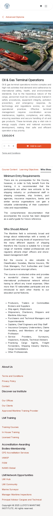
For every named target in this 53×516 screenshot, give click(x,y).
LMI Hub (6, 479)
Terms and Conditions (12, 376)
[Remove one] (4, 146)
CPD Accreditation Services (15, 452)
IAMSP (5, 457)
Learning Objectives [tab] (28, 169)
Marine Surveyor (10, 489)
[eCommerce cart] (40, 6)
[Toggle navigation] (45, 6)
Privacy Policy (9, 381)
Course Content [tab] (9, 169)
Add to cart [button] (35, 146)
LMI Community (9, 484)
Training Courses (10, 427)
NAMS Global (8, 468)
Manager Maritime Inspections (17, 494)
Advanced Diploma (14, 17)
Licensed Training (10, 437)
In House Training (10, 432)
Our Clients (7, 405)
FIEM (4, 463)
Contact (6, 386)
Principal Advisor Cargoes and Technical (22, 499)
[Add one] (13, 146)
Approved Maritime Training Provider (20, 410)
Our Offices (7, 400)
